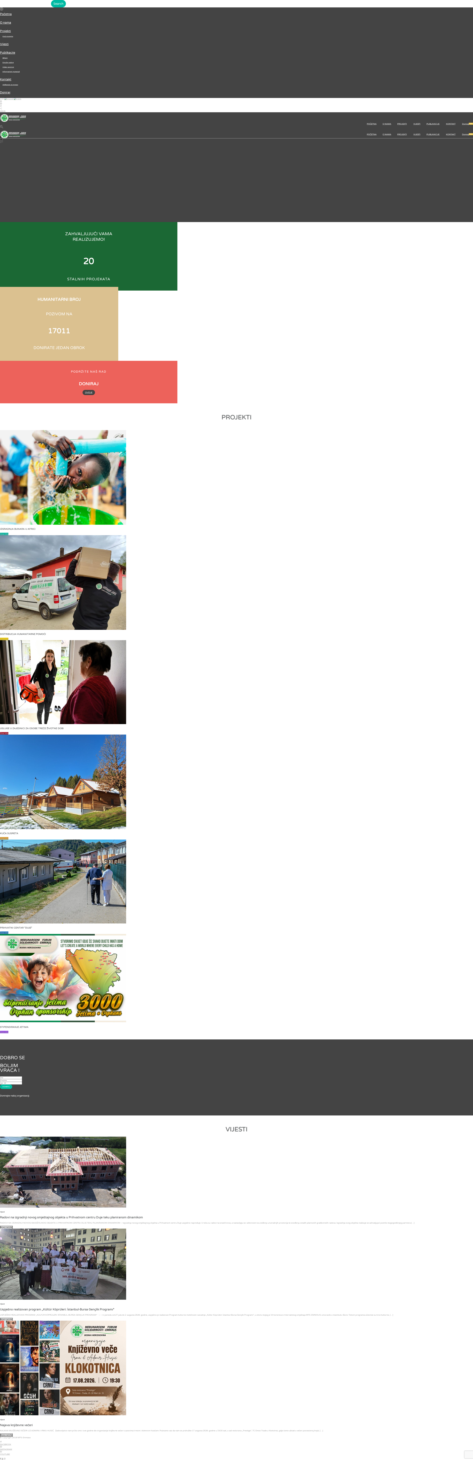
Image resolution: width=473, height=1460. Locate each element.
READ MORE (6, 1227)
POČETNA (6, 14)
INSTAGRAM (6, 1449)
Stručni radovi (8, 62)
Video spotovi (8, 67)
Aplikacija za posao (10, 85)
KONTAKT (5, 79)
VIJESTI (4, 44)
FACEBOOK (5, 1444)
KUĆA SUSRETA (7, 36)
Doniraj (5, 92)
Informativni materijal (11, 72)
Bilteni (5, 58)
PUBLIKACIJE (7, 52)
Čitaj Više (4, 534)
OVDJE (89, 392)
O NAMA (5, 22)
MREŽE (3, 111)
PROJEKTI (5, 31)
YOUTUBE (5, 1454)
